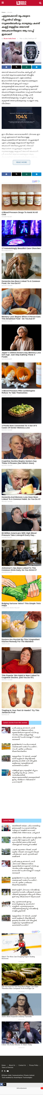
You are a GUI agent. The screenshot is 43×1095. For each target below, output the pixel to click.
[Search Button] (40, 3)
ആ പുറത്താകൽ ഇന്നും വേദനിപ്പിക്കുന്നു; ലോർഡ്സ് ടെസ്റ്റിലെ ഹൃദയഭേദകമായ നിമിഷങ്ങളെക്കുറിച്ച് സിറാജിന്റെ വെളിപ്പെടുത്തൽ (25, 906)
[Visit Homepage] (21, 3)
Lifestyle (9, 12)
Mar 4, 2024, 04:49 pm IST (28, 39)
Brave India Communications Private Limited (18, 1075)
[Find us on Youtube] (8, 1071)
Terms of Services (7, 1067)
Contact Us (22, 1065)
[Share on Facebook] (6, 67)
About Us (12, 1065)
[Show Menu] (3, 3)
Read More (21, 162)
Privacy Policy (33, 1065)
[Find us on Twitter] (5, 1071)
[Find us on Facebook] (2, 1071)
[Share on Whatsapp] (26, 67)
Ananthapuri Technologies (23, 1078)
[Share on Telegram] (36, 67)
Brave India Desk (10, 39)
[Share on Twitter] (16, 67)
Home (3, 12)
